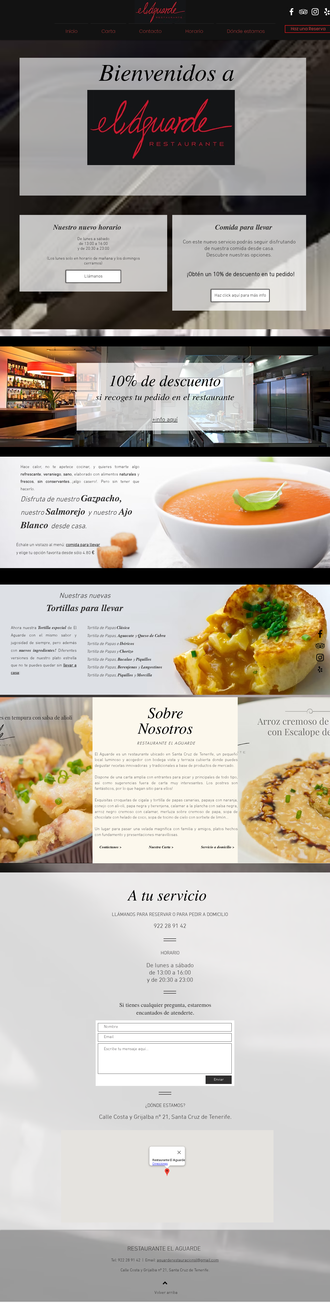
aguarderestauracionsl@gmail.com (188, 1260)
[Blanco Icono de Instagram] (315, 11)
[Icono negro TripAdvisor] (320, 646)
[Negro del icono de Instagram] (320, 657)
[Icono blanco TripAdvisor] (303, 11)
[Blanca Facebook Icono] (291, 11)
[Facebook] (320, 634)
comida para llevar (83, 545)
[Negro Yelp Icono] (320, 669)
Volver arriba (166, 1292)
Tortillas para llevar (84, 607)
